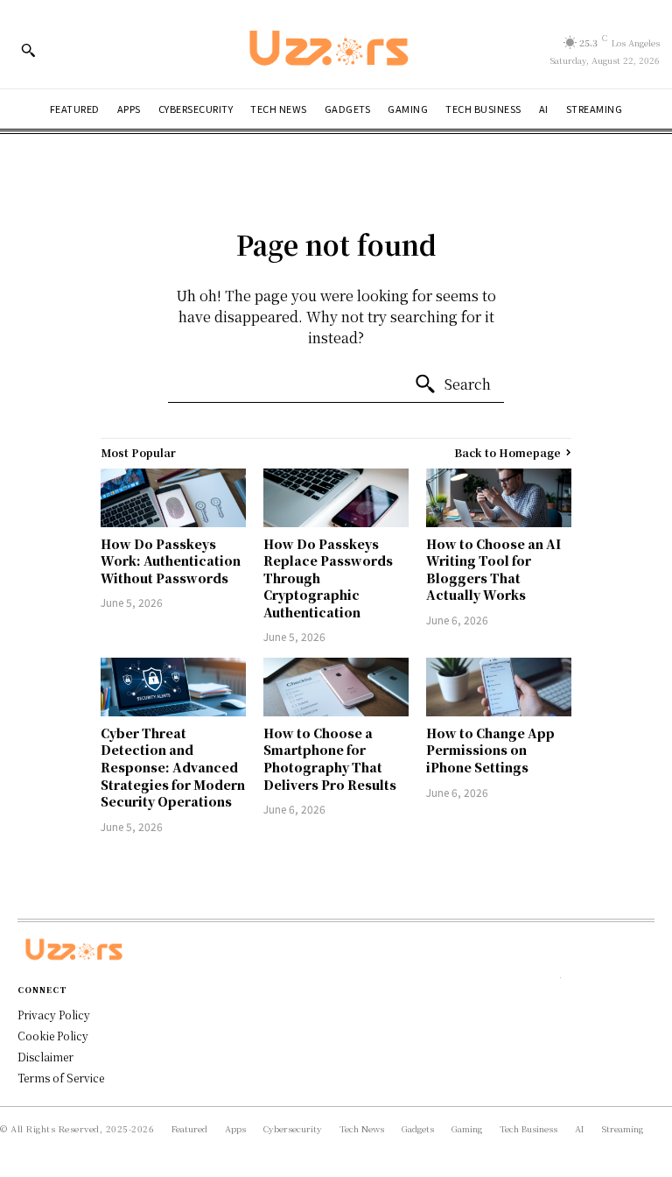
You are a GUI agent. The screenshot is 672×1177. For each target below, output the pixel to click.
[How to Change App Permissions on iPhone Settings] (498, 686)
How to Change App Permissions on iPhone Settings (490, 750)
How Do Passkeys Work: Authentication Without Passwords (171, 561)
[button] (28, 50)
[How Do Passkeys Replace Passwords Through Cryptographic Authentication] (336, 497)
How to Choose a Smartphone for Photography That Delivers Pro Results (329, 758)
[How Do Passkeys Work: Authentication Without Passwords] (173, 497)
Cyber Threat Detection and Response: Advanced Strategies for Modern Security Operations (173, 767)
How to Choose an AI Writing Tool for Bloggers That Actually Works (493, 569)
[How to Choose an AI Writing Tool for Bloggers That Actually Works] (498, 497)
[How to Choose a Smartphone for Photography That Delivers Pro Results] (336, 686)
